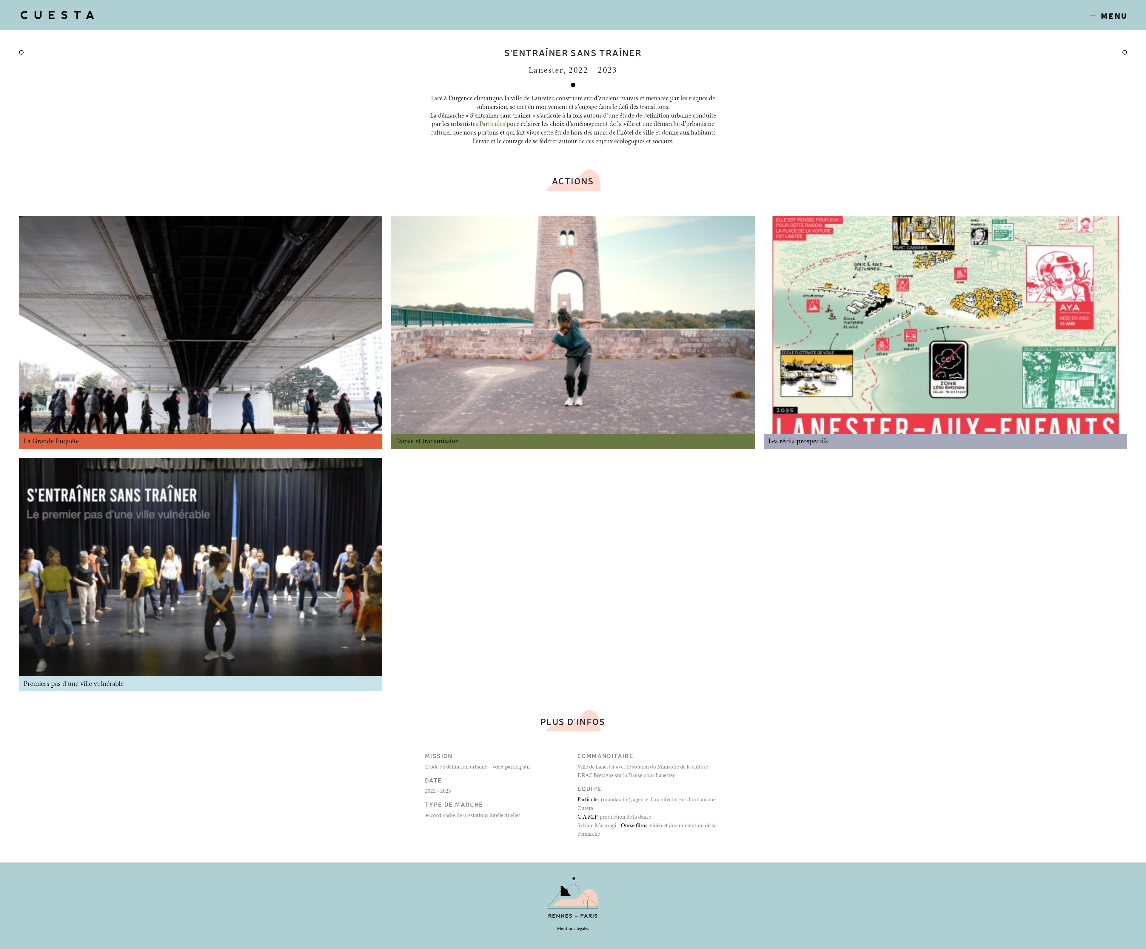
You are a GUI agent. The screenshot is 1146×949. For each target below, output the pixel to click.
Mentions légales (573, 928)
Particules (492, 124)
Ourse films (634, 826)
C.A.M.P (587, 817)
